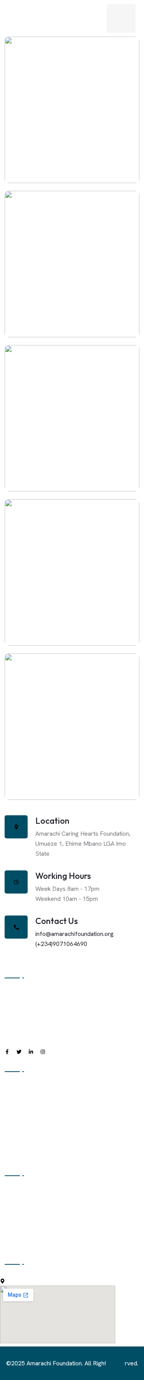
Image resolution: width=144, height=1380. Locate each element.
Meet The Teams (28, 1120)
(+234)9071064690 (61, 944)
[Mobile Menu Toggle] (121, 18)
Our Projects (21, 1135)
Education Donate (28, 1193)
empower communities (35, 1224)
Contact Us (19, 1150)
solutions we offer (29, 1239)
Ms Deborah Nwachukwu (72, 751)
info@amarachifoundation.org (74, 934)
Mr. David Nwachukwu (72, 129)
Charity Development (33, 1208)
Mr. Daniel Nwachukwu (72, 443)
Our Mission (20, 1104)
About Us (17, 1089)
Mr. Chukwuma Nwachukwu (72, 591)
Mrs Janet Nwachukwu (72, 288)
